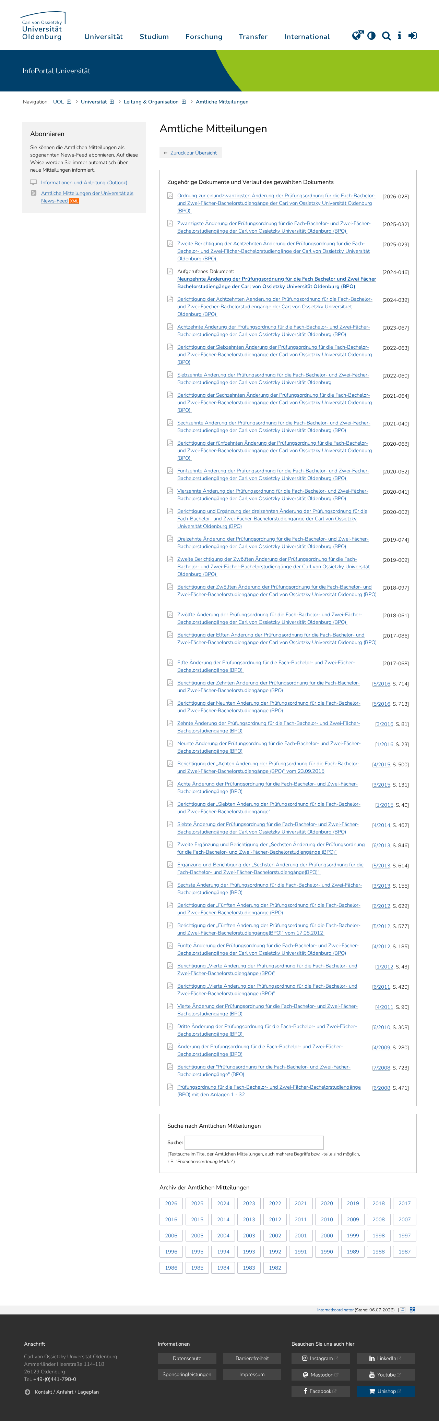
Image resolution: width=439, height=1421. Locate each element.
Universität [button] (103, 36)
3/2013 (381, 885)
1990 (327, 1251)
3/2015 (381, 784)
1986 (171, 1267)
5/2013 (381, 865)
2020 (327, 1203)
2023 (249, 1203)
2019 (353, 1203)
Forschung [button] (204, 36)
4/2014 (381, 825)
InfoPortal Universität (56, 71)
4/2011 (385, 1007)
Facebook (319, 1391)
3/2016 (385, 724)
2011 (301, 1219)
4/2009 (381, 1047)
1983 (249, 1267)
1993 (249, 1251)
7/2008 (381, 1067)
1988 (378, 1251)
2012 (275, 1219)
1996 (171, 1251)
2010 (327, 1219)
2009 (353, 1219)
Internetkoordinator (335, 1310)
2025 (197, 1203)
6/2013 (381, 845)
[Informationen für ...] (399, 38)
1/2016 (385, 744)
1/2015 (385, 805)
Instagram (321, 1358)
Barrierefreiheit (252, 1358)
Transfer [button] (253, 36)
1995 (197, 1251)
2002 (275, 1235)
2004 (223, 1235)
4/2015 (381, 764)
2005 (197, 1235)
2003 (249, 1235)
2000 (327, 1235)
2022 (275, 1203)
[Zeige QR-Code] (411, 1309)
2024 (223, 1203)
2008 (378, 1219)
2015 (197, 1219)
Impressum (252, 1374)
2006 (171, 1235)
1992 (275, 1251)
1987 (405, 1251)
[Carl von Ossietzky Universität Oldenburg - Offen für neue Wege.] (43, 25)
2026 (171, 1203)
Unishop (386, 1391)
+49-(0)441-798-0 (54, 1379)
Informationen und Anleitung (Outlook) (84, 182)
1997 (405, 1235)
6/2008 (381, 1088)
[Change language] (356, 38)
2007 (405, 1219)
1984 (223, 1267)
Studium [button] (154, 36)
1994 (223, 1251)
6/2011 (381, 987)
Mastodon (321, 1374)
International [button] (307, 36)
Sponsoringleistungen (187, 1374)
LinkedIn (386, 1358)
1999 (353, 1235)
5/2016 (381, 683)
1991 (301, 1251)
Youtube (386, 1374)
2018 (378, 1203)
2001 (301, 1235)
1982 (275, 1267)
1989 (353, 1251)
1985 (197, 1267)
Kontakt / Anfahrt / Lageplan (67, 1391)
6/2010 (381, 1027)
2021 (301, 1203)
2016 (171, 1219)
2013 (249, 1219)
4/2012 (381, 946)
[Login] (412, 38)
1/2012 (385, 966)
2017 (405, 1203)
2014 (223, 1219)
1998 (378, 1235)
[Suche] (386, 38)
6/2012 (381, 906)
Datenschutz (187, 1358)
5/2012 (381, 926)
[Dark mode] (371, 38)
